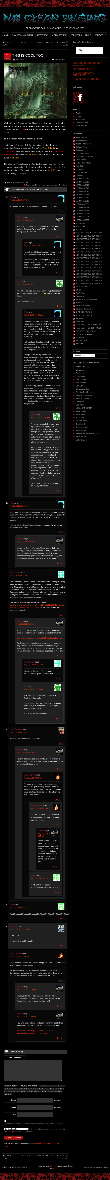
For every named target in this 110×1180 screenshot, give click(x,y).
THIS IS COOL (7, 43)
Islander (17, 183)
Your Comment (15, 1058)
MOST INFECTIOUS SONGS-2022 (89, 274)
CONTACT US (100, 35)
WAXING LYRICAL (83, 341)
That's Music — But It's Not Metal (88, 328)
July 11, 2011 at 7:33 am (26, 542)
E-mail (13, 1107)
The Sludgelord (82, 427)
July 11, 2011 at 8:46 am (26, 752)
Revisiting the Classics (84, 309)
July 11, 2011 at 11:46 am (33, 665)
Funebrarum (45, 185)
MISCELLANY (81, 226)
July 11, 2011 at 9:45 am (19, 908)
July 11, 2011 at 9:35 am (44, 835)
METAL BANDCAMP (84, 408)
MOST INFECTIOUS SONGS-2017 (89, 258)
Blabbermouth (81, 373)
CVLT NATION (81, 380)
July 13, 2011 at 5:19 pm (33, 689)
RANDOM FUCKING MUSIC (87, 300)
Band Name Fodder (83, 144)
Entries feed (80, 120)
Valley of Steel (81, 440)
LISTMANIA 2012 (82, 179)
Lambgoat (80, 402)
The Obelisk (80, 424)
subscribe (14, 1132)
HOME (5, 35)
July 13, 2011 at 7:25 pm (33, 315)
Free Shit (79, 166)
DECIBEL (79, 386)
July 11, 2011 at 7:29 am (19, 575)
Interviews (80, 169)
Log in (78, 116)
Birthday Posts (81, 147)
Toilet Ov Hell (81, 430)
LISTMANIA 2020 (82, 204)
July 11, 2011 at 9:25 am (40, 808)
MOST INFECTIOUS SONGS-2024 (89, 280)
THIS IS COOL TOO (28, 55)
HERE (52, 170)
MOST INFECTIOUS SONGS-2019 (89, 264)
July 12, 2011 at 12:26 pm (20, 929)
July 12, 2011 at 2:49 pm (26, 1017)
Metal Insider (81, 411)
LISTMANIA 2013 (82, 182)
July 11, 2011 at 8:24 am (19, 732)
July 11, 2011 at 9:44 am (40, 878)
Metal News (20, 59)
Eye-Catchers (81, 160)
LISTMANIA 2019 (82, 201)
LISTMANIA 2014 (82, 185)
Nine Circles (81, 415)
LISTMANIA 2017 (82, 195)
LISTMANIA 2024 (82, 217)
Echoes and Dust (82, 389)
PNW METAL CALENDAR (23, 35)
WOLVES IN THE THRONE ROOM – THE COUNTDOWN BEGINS (44, 43)
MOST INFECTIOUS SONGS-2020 (89, 268)
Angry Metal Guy (82, 367)
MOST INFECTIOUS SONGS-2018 (89, 261)
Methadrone (62, 185)
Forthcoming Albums (84, 163)
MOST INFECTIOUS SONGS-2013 (89, 245)
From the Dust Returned (85, 392)
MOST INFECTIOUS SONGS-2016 (89, 255)
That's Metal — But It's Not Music (88, 325)
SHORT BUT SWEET (84, 315)
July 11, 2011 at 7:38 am (26, 624)
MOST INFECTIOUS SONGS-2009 (89, 233)
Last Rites (80, 405)
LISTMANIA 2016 (82, 192)
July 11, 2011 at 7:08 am (33, 246)
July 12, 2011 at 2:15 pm (26, 990)
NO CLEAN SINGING (19, 1167)
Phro (12, 197)
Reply (61, 211)
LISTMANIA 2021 (82, 207)
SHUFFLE (80, 319)
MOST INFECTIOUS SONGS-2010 (89, 236)
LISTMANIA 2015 (82, 188)
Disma (37, 185)
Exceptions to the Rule (84, 156)
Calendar (79, 150)
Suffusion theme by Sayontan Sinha (96, 1167)
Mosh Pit (79, 230)
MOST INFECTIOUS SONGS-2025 (89, 284)
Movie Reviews (82, 287)
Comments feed (82, 123)
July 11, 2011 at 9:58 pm (26, 284)
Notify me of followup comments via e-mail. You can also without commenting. (34, 1130)
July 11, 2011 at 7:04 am (26, 220)
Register (79, 113)
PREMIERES (76, 35)
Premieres (80, 296)
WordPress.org (82, 126)
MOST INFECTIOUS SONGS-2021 (89, 271)
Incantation (54, 185)
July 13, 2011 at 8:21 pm (40, 418)
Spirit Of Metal (81, 421)
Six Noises (80, 418)
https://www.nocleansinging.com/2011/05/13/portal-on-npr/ (39, 638)
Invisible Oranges (83, 399)
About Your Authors (83, 137)
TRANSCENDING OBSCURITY (88, 434)
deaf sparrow (81, 383)
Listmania (79, 176)
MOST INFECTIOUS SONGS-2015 (89, 252)
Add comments (60, 59)
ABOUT (88, 35)
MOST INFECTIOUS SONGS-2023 (89, 277)
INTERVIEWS (42, 35)
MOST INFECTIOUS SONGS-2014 (89, 249)
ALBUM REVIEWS (59, 35)
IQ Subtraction (81, 172)
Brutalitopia (80, 376)
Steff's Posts (80, 322)
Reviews (79, 303)
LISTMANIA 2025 (82, 220)
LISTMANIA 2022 (82, 211)
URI (14, 1114)
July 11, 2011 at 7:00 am (19, 200)
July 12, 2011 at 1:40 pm (19, 956)
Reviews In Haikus (83, 306)
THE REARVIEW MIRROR (86, 331)
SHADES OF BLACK (84, 312)
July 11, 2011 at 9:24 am (33, 778)
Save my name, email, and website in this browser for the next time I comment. (34, 1124)
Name (13, 1100)
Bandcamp (80, 370)
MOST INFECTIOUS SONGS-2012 (89, 242)
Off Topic (79, 290)
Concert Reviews (82, 153)
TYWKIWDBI (81, 437)
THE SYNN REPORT (84, 334)
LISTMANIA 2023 (82, 214)
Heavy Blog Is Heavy (84, 395)
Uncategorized (81, 338)
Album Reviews (82, 141)
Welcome (79, 344)
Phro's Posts (80, 293)
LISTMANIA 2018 (82, 198)
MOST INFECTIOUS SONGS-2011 (89, 239)
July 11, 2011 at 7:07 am (19, 506)
